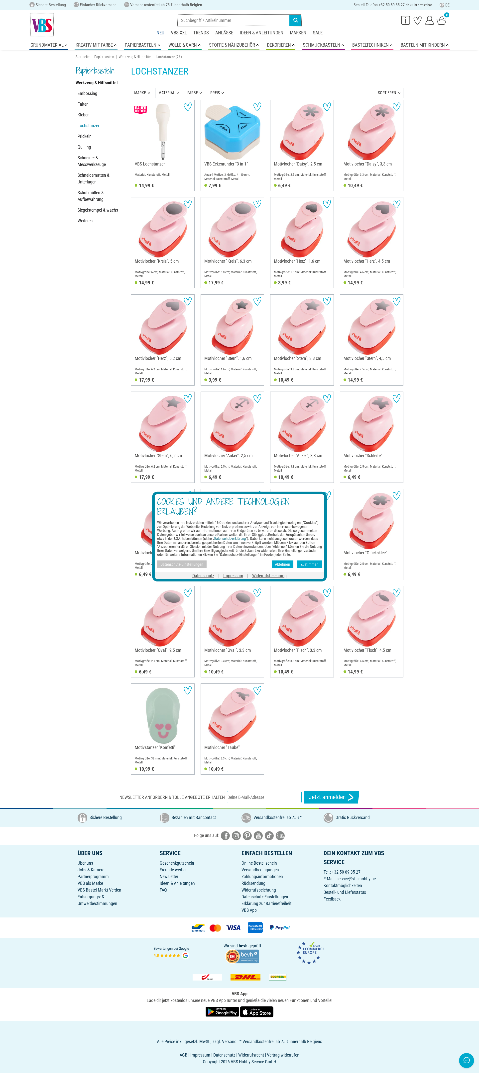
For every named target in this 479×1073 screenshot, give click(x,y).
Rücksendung (253, 883)
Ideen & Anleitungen (261, 33)
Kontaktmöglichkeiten (343, 885)
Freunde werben (174, 869)
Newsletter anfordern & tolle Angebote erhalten (172, 797)
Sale (318, 33)
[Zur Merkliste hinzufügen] (187, 106)
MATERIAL (166, 92)
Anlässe (224, 33)
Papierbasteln (104, 57)
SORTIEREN (387, 92)
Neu (160, 33)
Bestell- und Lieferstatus (345, 892)
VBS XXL (179, 33)
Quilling (84, 147)
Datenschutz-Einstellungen (264, 896)
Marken (298, 33)
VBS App (249, 910)
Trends (201, 33)
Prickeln (85, 136)
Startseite (83, 57)
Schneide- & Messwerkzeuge (92, 161)
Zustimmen (310, 564)
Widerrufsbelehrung (258, 890)
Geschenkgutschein (177, 863)
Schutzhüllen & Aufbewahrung (91, 196)
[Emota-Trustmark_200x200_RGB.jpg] (310, 952)
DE (447, 5)
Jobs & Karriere (91, 869)
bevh (243, 945)
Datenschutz (203, 575)
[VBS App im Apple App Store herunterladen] (256, 1011)
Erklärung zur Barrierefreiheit (266, 903)
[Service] (406, 20)
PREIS (215, 92)
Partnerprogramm (93, 876)
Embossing (87, 93)
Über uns (85, 863)
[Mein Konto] (430, 20)
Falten (83, 104)
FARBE (192, 92)
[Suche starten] (295, 20)
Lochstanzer (88, 125)
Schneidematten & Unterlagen (94, 178)
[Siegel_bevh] (242, 956)
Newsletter (169, 876)
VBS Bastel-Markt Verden (99, 890)
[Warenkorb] (442, 20)
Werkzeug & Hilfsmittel (135, 57)
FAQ (163, 890)
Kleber (83, 114)
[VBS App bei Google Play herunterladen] (223, 1011)
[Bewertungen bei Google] (171, 952)
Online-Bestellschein (259, 863)
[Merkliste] (418, 20)
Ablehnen (282, 564)
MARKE (140, 92)
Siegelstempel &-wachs (98, 210)
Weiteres (85, 220)
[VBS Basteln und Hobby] (41, 24)
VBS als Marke (90, 883)
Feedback (332, 899)
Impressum (233, 575)
